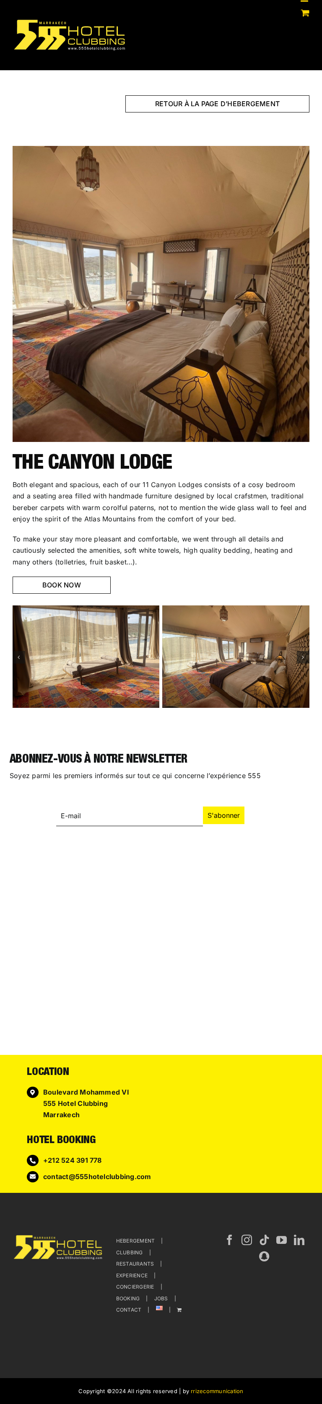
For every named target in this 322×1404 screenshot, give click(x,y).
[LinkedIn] (299, 1240)
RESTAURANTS (135, 1264)
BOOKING (128, 1298)
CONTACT (129, 1310)
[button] (19, 657)
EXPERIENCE (132, 1275)
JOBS (161, 1298)
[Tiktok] (264, 1240)
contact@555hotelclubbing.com (97, 1176)
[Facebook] (229, 1240)
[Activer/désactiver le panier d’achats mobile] (305, 12)
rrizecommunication (217, 1391)
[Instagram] (247, 1240)
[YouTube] (281, 1240)
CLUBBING (129, 1252)
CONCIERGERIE (135, 1287)
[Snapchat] (264, 1256)
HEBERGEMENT (135, 1241)
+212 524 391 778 (72, 1160)
